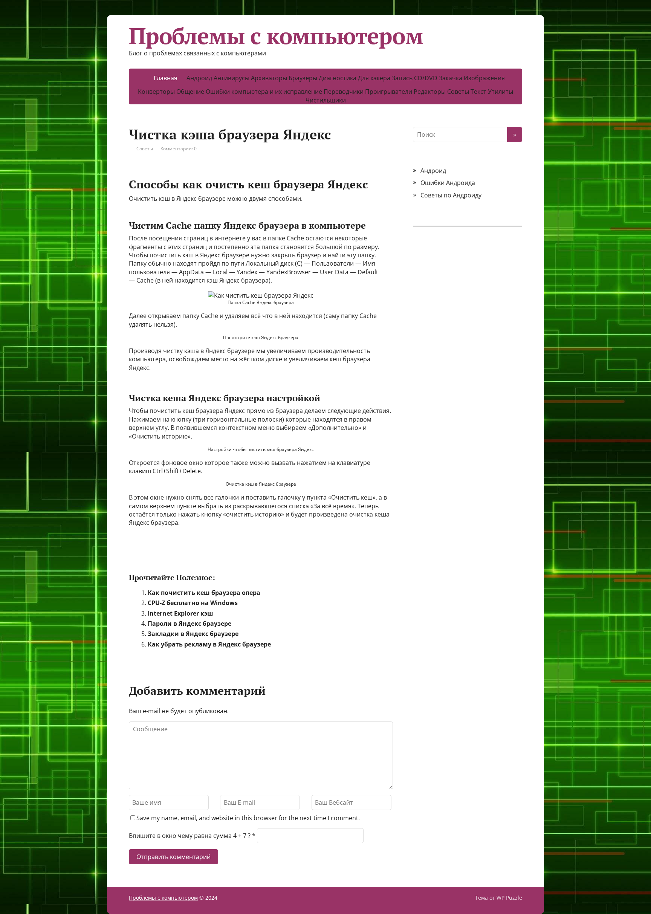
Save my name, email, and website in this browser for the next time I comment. (248, 818)
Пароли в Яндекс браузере (189, 623)
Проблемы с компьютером (276, 35)
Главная (165, 78)
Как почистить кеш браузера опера (204, 592)
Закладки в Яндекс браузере (193, 634)
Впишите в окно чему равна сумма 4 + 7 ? (190, 835)
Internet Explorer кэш (180, 613)
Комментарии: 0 (178, 148)
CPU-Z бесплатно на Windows (193, 603)
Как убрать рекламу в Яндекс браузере (209, 644)
